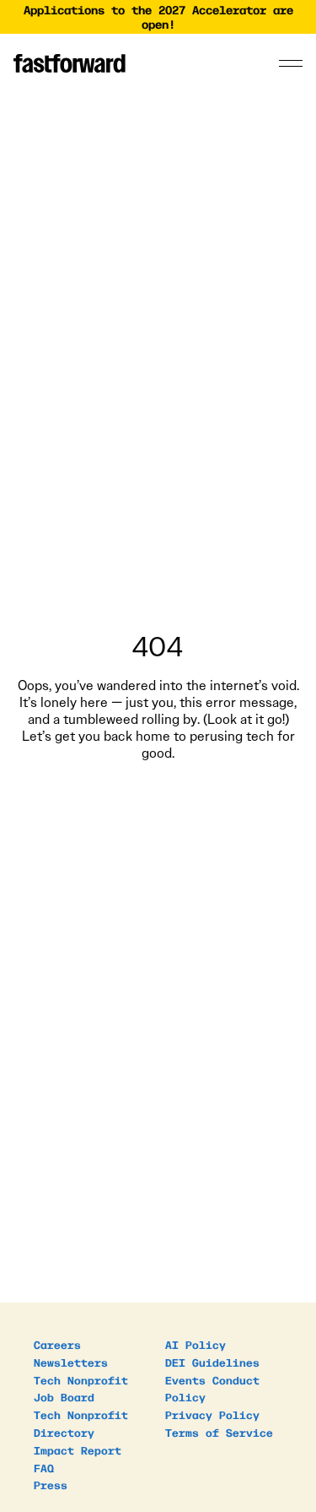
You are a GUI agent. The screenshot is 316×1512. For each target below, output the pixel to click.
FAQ (44, 1468)
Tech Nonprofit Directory (81, 1423)
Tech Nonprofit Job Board (81, 1389)
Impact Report (77, 1450)
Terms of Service (219, 1432)
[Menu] (291, 63)
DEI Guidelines (212, 1362)
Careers (57, 1344)
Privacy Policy (212, 1414)
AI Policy (195, 1344)
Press (50, 1485)
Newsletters (71, 1362)
